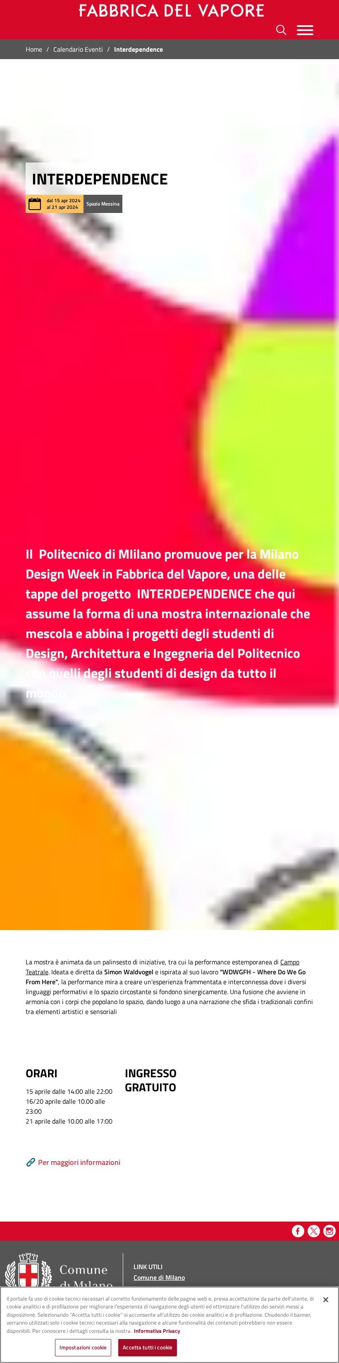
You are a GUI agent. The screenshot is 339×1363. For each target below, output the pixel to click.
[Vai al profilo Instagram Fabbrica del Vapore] (329, 1231)
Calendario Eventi (78, 49)
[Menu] (305, 30)
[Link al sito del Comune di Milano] (58, 1277)
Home (34, 49)
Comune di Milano (159, 1277)
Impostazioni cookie (83, 1347)
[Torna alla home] (170, 10)
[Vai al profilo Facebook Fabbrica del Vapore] (298, 1231)
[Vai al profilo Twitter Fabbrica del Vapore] (314, 1231)
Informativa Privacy (157, 1331)
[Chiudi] (326, 1300)
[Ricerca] (281, 30)
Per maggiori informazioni (79, 1162)
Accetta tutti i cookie (147, 1347)
